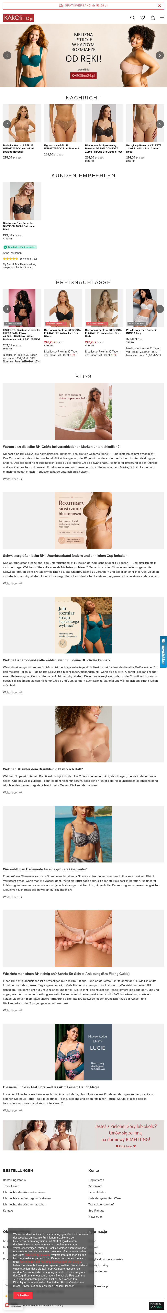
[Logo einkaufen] (18, 18)
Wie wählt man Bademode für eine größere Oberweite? (45, 869)
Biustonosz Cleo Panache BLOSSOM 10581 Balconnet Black (19, 226)
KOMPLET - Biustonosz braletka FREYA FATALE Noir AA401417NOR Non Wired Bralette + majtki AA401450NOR (22, 335)
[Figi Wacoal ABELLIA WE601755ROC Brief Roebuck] (63, 123)
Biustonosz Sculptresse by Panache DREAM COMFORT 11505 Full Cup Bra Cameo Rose (104, 148)
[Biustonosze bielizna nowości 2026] (83, 55)
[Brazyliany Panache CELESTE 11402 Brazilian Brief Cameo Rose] (145, 123)
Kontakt (8, 1210)
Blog (83, 376)
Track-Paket (11, 1186)
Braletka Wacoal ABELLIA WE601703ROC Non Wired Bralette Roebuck (18, 148)
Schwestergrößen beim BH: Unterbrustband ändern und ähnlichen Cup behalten (65, 555)
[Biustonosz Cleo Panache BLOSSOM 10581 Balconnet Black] (22, 201)
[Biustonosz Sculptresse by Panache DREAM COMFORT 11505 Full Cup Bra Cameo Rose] (104, 123)
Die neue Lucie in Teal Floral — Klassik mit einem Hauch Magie (51, 1087)
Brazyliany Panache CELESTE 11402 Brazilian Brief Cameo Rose (143, 148)
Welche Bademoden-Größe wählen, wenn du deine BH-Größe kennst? (57, 660)
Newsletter (95, 1216)
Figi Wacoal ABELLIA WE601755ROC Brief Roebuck (61, 147)
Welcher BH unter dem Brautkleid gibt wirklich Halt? (43, 769)
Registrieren (96, 1179)
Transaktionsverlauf (101, 1204)
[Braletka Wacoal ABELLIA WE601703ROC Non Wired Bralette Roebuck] (22, 123)
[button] (7, 55)
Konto (93, 1171)
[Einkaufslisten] (142, 18)
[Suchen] (132, 18)
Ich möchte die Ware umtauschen (24, 1204)
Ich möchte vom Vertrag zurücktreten (27, 1198)
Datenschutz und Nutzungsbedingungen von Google (50, 1261)
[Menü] (162, 18)
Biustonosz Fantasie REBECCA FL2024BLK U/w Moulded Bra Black (62, 333)
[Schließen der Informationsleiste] (159, 5)
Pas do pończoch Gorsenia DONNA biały (141, 332)
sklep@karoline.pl (97, 1286)
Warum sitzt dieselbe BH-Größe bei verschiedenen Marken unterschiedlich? (61, 446)
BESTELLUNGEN (18, 1171)
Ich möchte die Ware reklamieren (24, 1192)
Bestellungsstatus (14, 1179)
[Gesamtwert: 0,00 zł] (153, 18)
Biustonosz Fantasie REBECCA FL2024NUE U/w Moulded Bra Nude (103, 333)
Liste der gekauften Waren (105, 1198)
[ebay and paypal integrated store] (156, 1306)
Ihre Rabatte (96, 1210)
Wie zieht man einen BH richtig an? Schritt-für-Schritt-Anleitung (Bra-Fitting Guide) (66, 974)
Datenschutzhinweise (37, 1254)
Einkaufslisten (97, 1192)
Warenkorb (95, 1186)
